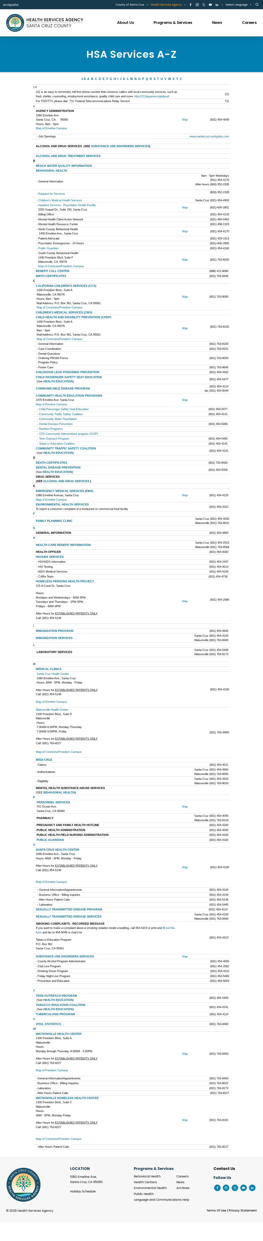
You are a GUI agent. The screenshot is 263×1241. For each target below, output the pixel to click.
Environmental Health (150, 1188)
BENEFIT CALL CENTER (52, 271)
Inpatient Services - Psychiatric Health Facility (67, 205)
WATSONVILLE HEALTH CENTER (58, 1033)
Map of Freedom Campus (52, 1070)
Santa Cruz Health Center (53, 673)
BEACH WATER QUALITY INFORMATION (64, 165)
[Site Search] (257, 5)
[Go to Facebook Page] (190, 5)
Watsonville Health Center (52, 709)
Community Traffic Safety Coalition (61, 414)
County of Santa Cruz (130, 5)
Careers (182, 1176)
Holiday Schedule (83, 1191)
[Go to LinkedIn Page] (217, 5)
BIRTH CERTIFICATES (51, 276)
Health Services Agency (166, 5)
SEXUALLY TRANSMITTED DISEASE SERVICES (68, 916)
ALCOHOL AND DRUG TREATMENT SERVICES (68, 156)
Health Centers (145, 1182)
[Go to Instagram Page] (197, 5)
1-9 (83, 79)
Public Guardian (48, 248)
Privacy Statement (243, 1210)
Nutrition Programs (51, 428)
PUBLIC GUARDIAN (50, 839)
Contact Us (224, 1168)
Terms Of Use (216, 1210)
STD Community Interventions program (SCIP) (68, 433)
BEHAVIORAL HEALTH (51, 170)
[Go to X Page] (204, 5)
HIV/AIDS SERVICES (50, 556)
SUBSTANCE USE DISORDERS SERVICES (120, 146)
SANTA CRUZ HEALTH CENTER (58, 849)
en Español (10, 4)
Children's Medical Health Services (60, 200)
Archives (182, 1188)
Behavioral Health (147, 1176)
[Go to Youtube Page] (210, 5)
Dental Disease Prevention (56, 424)
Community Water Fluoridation (58, 419)
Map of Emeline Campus (51, 128)
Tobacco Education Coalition (57, 443)
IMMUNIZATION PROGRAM (55, 630)
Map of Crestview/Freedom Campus (61, 266)
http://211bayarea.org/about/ (151, 96)
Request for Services (51, 193)
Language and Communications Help (161, 1199)
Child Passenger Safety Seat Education (64, 409)
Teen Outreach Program (54, 438)
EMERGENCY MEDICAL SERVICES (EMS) (64, 491)
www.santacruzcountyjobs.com (209, 136)
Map (185, 119)
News (180, 1182)
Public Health (144, 1194)
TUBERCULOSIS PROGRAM (55, 1014)
